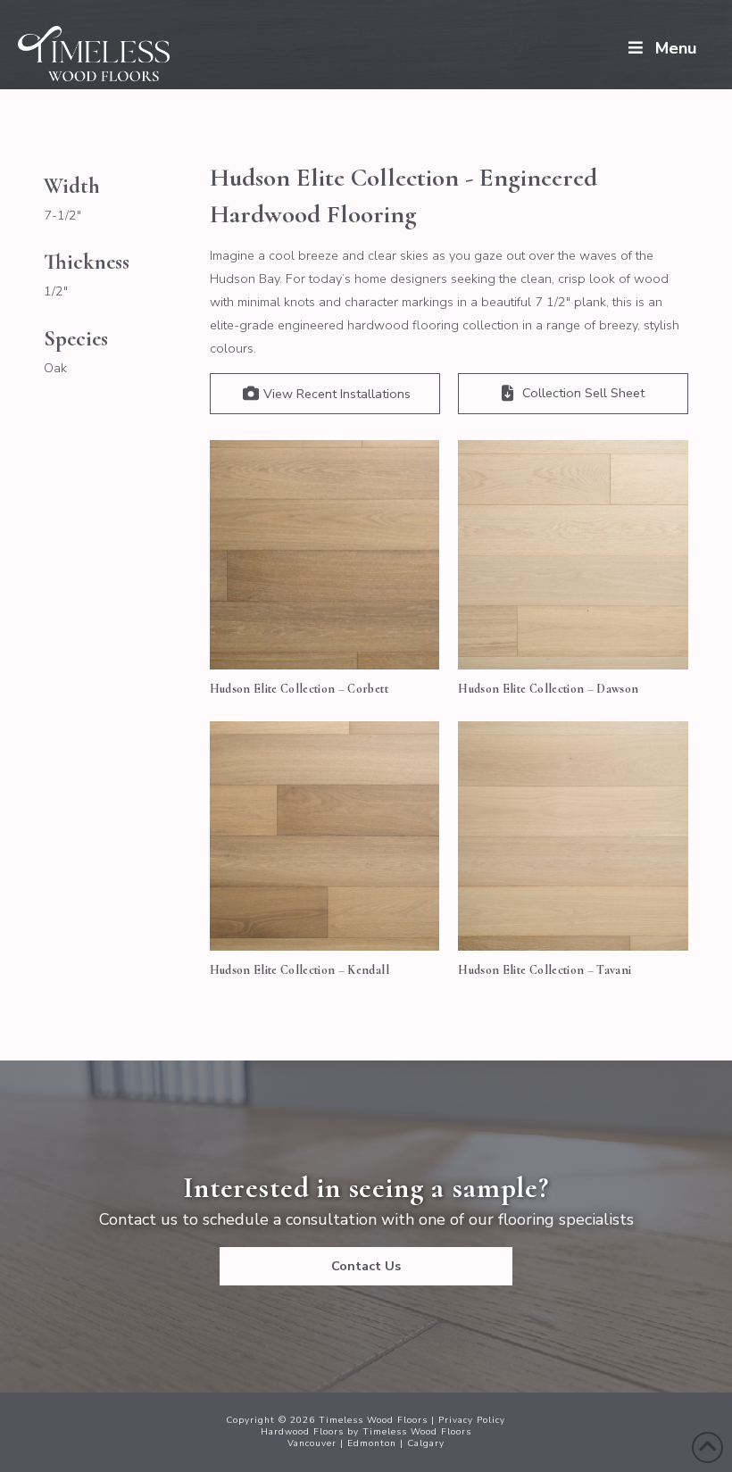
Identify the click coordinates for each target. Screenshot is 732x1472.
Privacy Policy (471, 1420)
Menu (675, 48)
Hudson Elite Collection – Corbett (299, 688)
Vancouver (312, 1443)
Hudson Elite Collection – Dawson (548, 688)
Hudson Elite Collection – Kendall (299, 969)
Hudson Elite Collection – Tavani (544, 969)
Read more (324, 636)
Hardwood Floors (302, 1432)
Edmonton (371, 1443)
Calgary (426, 1443)
